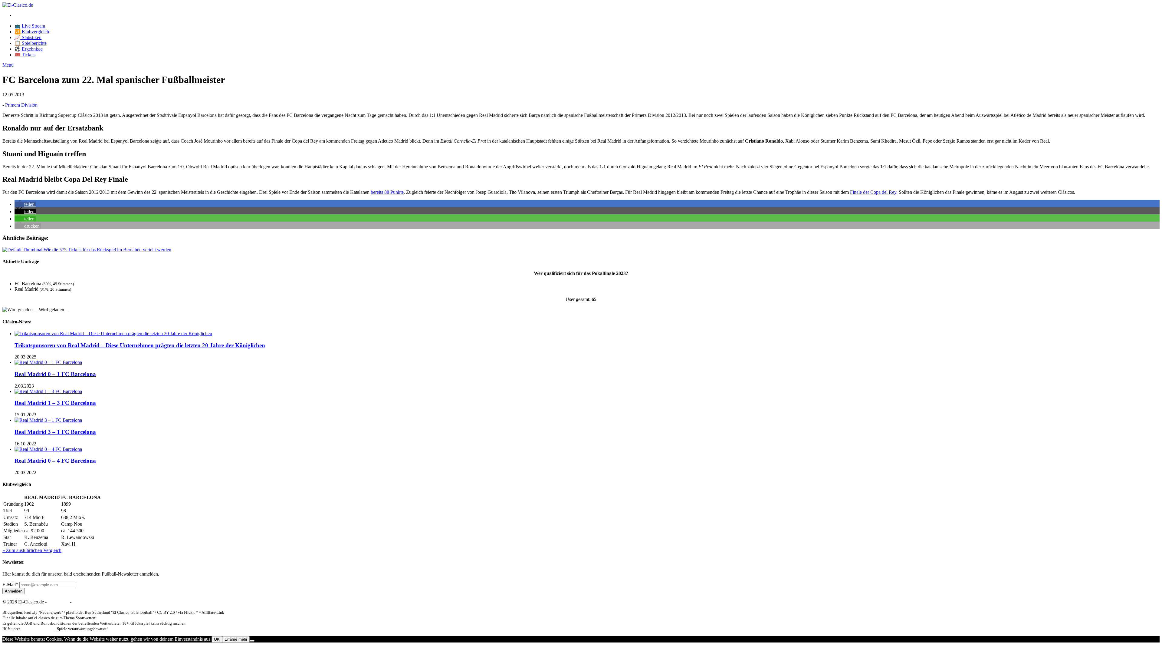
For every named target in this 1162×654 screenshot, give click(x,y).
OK (217, 639)
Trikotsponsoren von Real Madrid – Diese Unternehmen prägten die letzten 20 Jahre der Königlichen (140, 345)
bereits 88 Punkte (387, 192)
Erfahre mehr (236, 639)
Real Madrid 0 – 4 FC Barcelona (55, 460)
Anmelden (13, 591)
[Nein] (252, 641)
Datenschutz (84, 601)
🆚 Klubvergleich (32, 31)
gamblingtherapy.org (38, 628)
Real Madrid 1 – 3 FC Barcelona (55, 403)
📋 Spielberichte (31, 43)
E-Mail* (10, 584)
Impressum (58, 601)
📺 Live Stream (30, 25)
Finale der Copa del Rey (873, 192)
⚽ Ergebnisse (29, 48)
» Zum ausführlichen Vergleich (31, 550)
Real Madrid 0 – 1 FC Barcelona (55, 374)
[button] (25, 204)
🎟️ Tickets (25, 54)
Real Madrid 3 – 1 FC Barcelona (55, 432)
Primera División (21, 104)
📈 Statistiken (28, 37)
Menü (8, 65)
